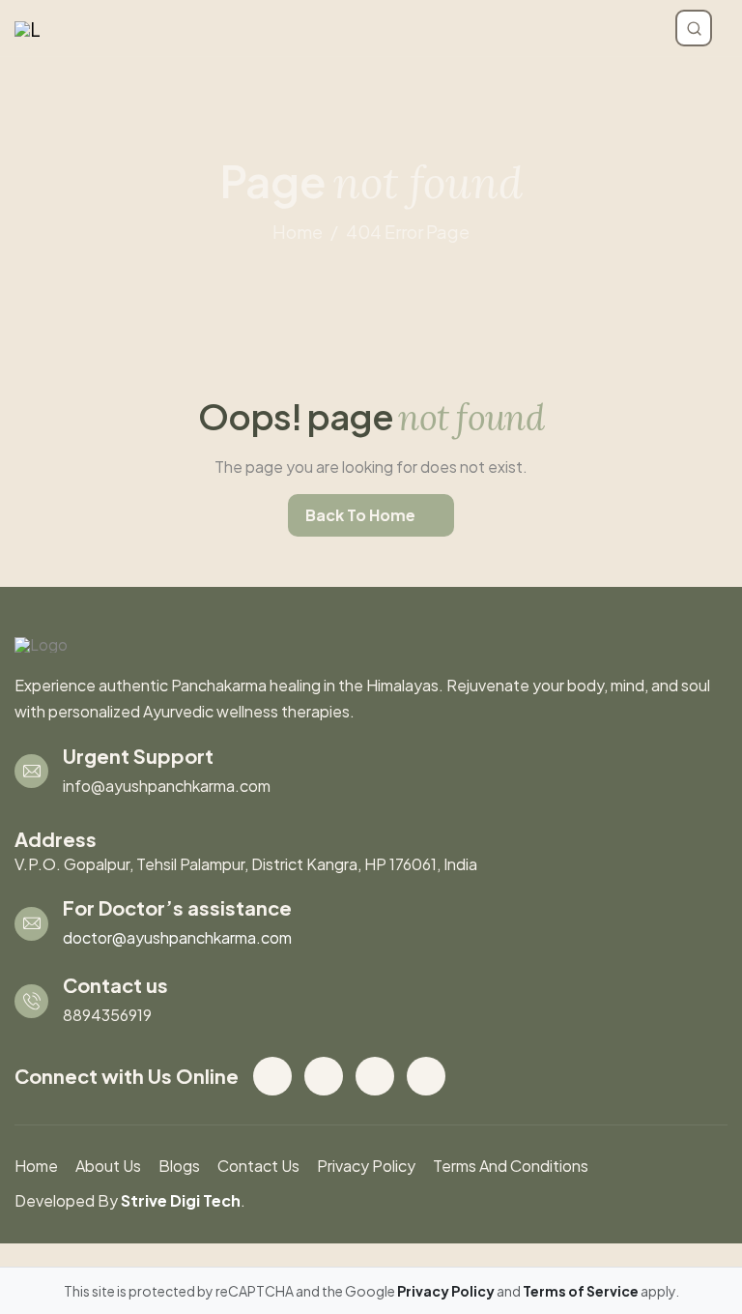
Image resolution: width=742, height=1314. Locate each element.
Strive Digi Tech (181, 1200)
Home (36, 1165)
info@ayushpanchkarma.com (167, 785)
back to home (360, 515)
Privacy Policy (366, 1165)
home (297, 231)
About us (108, 1165)
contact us (258, 1165)
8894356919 (107, 1015)
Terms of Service (582, 1290)
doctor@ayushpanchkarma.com (177, 937)
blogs (179, 1165)
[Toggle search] (693, 28)
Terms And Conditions (510, 1165)
